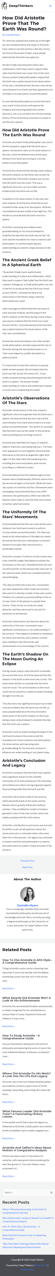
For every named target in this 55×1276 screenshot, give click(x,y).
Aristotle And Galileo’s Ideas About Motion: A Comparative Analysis (26, 1149)
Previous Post (27, 861)
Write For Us (40, 1265)
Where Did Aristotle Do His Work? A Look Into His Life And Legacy (26, 1075)
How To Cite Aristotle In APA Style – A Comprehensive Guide (27, 961)
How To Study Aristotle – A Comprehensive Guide (21, 1037)
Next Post (27, 867)
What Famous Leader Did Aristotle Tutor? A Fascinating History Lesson (26, 1114)
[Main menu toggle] (50, 6)
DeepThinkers (21, 6)
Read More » (8, 988)
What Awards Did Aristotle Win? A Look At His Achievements (26, 999)
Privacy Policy (28, 1269)
